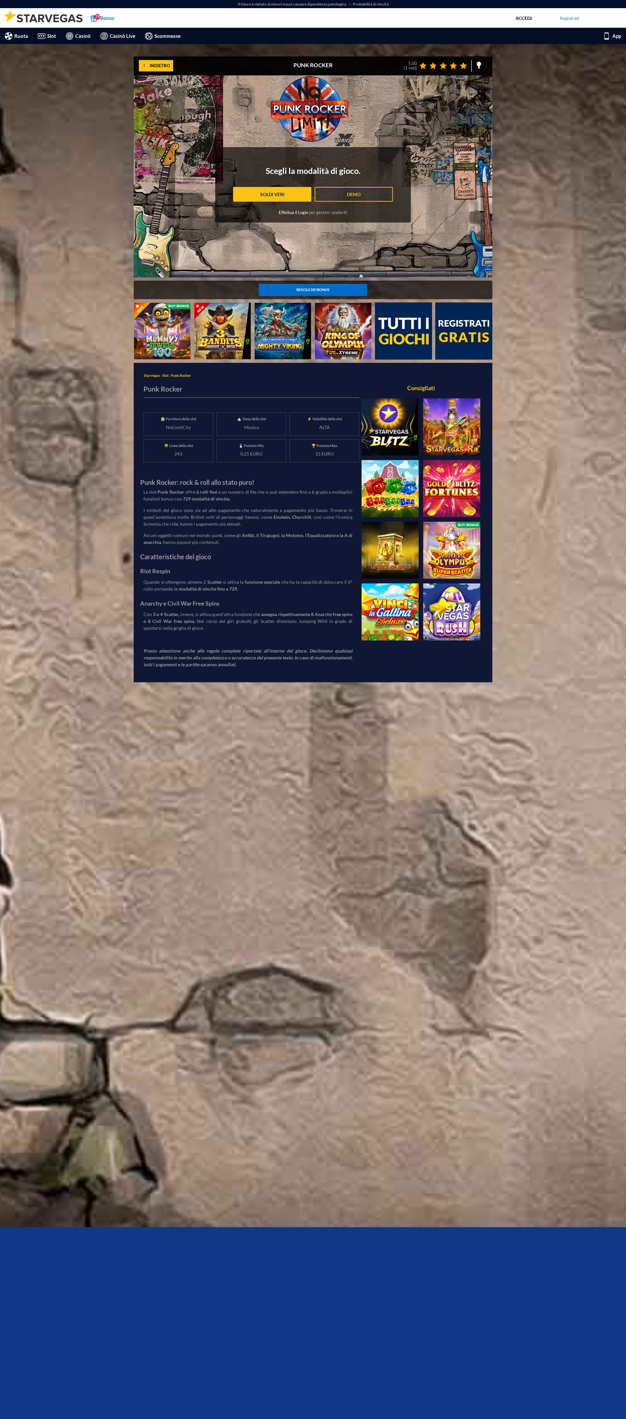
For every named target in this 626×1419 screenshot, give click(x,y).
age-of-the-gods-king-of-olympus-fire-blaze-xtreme (342, 309)
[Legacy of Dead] (390, 550)
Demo (354, 194)
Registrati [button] (569, 18)
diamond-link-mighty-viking (283, 306)
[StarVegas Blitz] (390, 426)
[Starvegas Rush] (451, 611)
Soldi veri (272, 194)
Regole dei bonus (312, 289)
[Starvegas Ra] (451, 426)
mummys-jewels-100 (155, 306)
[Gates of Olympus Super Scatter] (451, 550)
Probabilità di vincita (371, 4)
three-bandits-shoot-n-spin (221, 306)
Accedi (523, 18)
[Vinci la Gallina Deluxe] (390, 611)
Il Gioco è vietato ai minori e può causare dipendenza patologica (292, 4)
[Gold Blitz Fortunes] (451, 488)
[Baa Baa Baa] (390, 488)
